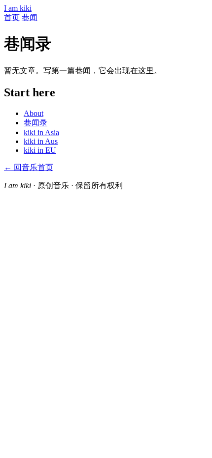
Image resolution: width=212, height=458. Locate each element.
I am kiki (18, 8)
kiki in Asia (41, 132)
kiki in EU (40, 150)
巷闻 (29, 17)
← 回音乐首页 (28, 167)
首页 (12, 17)
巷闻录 (35, 122)
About (33, 113)
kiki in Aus (41, 141)
